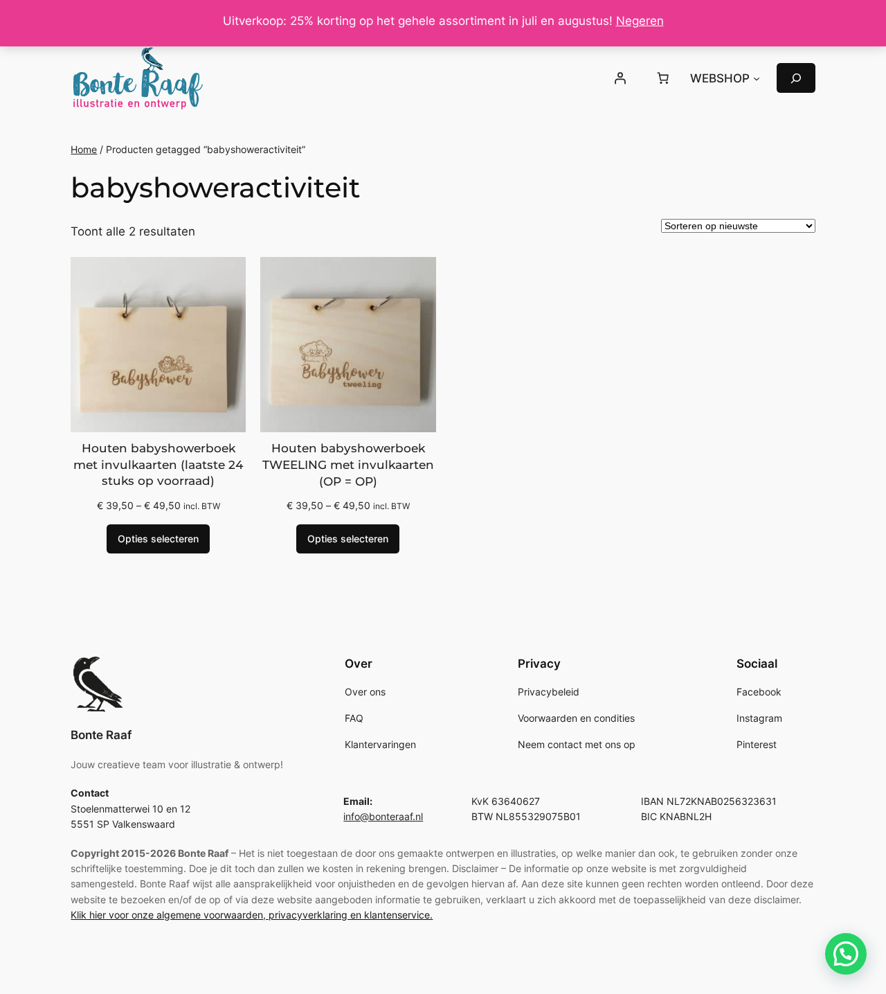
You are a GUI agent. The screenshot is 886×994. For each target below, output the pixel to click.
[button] (846, 954)
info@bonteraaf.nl (383, 816)
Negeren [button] (640, 21)
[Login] (620, 78)
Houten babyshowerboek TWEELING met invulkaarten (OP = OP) (348, 464)
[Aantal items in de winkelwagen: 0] (662, 78)
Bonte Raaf (101, 735)
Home (84, 149)
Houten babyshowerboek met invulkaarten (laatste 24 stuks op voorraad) (158, 464)
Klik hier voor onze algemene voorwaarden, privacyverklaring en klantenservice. (252, 915)
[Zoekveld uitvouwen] (796, 78)
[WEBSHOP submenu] (756, 78)
